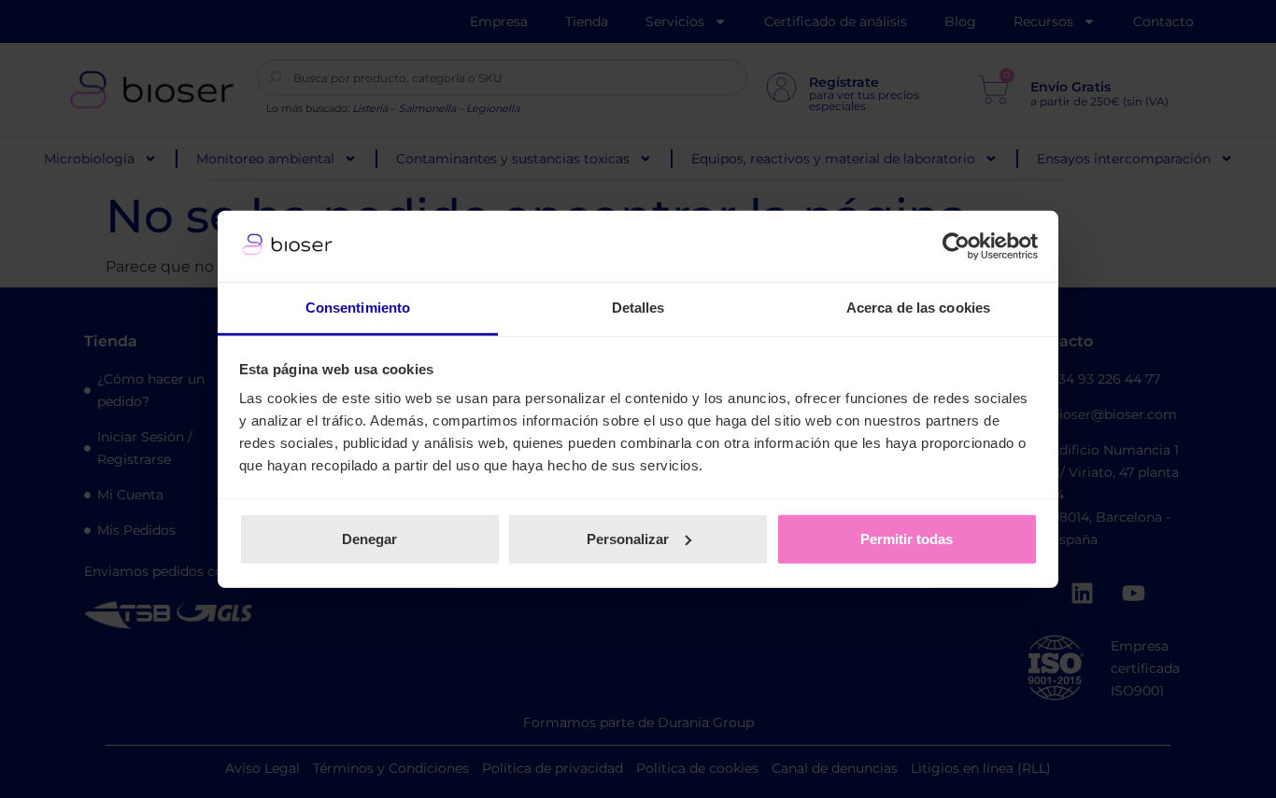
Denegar (369, 539)
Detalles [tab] (638, 307)
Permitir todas (906, 539)
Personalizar (628, 539)
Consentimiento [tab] (357, 307)
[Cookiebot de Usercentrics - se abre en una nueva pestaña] (956, 246)
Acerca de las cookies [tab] (918, 307)
